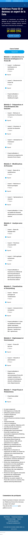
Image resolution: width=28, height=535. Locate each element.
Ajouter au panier (14, 36)
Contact (19, 519)
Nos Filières (7, 517)
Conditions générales (13, 521)
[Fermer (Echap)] (4, 532)
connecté (15, 506)
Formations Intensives (17, 517)
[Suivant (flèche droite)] (1, 534)
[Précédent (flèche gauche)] (0, 534)
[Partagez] (3, 532)
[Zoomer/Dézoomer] (0, 532)
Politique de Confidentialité (13, 523)
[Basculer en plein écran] (1, 532)
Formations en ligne (10, 519)
